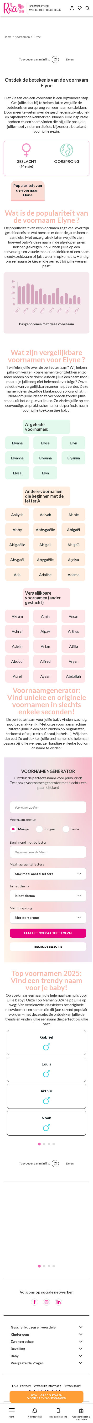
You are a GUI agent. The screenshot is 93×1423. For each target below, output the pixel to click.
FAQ (15, 1386)
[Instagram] (46, 1302)
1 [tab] (39, 1144)
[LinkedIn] (58, 1302)
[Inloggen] (72, 8)
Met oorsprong (21, 908)
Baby (14, 1356)
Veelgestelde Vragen (27, 1363)
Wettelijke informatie (47, 1386)
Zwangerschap (22, 1341)
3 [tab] (49, 1144)
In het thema (19, 886)
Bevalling (18, 1349)
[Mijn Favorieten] (80, 8)
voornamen (23, 37)
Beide (75, 829)
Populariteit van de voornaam (27, 190)
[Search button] (87, 8)
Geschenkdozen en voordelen (34, 1327)
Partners (25, 1386)
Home (7, 37)
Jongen (49, 829)
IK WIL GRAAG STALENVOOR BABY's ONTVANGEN (46, 1396)
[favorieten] (55, 59)
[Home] (33, 8)
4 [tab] (53, 1144)
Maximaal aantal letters (27, 864)
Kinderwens (20, 1334)
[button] (11, 1411)
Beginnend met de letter (28, 842)
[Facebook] (34, 1302)
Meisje (23, 829)
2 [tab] (44, 1144)
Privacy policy (72, 1386)
